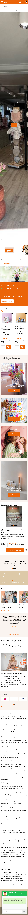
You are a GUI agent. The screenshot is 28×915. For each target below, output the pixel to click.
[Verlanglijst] (23, 2)
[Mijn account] (20, 2)
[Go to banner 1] (14, 379)
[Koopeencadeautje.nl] (8, 2)
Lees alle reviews (14, 634)
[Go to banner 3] (14, 442)
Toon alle (3, 706)
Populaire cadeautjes (6, 311)
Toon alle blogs (5, 610)
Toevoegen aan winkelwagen (15, 550)
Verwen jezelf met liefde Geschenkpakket (6, 328)
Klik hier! (14, 124)
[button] (11, 525)
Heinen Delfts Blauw (6, 325)
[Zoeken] (25, 6)
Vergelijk (5, 332)
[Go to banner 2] (14, 410)
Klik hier (14, 390)
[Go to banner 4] (14, 480)
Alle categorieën (5, 263)
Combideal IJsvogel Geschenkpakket (20, 327)
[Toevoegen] (8, 347)
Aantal (3, 550)
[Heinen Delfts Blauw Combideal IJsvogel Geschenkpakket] (21, 318)
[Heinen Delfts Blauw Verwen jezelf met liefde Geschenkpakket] (7, 318)
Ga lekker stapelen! (7, 301)
